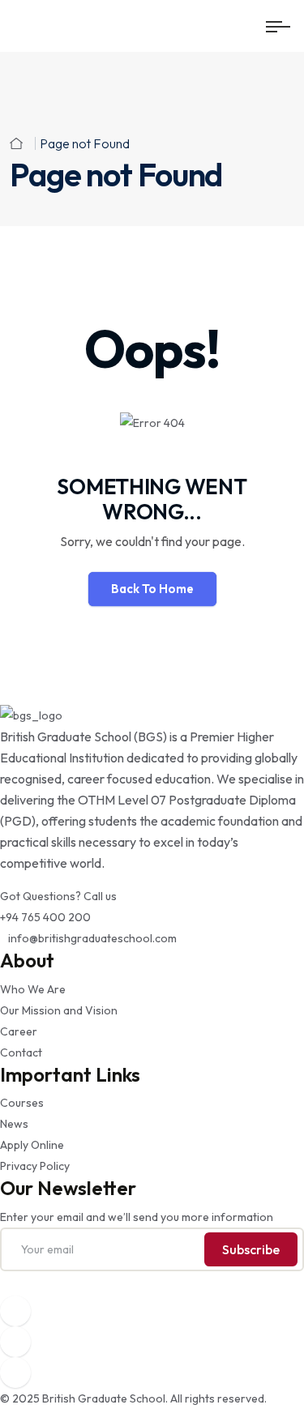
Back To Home (152, 588)
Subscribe (251, 1249)
